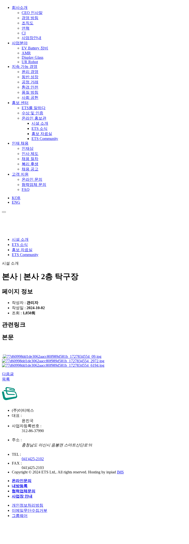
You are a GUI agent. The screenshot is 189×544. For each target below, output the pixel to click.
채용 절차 (30, 159)
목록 (6, 379)
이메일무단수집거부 (29, 510)
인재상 (27, 148)
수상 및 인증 (32, 113)
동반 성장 (30, 77)
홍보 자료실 (42, 134)
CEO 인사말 (32, 13)
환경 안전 (30, 87)
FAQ (26, 189)
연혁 (26, 28)
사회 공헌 (30, 97)
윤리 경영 (30, 72)
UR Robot (30, 62)
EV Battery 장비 (35, 48)
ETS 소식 (39, 128)
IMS (120, 472)
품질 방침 (30, 92)
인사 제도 (30, 153)
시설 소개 (40, 123)
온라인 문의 (32, 179)
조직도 (27, 23)
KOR (16, 198)
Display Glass (32, 57)
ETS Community (45, 138)
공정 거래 (30, 82)
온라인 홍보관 (34, 118)
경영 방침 (30, 18)
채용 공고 (30, 169)
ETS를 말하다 (34, 108)
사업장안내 (31, 38)
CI (24, 33)
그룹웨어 (20, 516)
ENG (16, 202)
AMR (26, 53)
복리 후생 (30, 164)
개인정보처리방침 (27, 505)
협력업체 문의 (34, 184)
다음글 (8, 374)
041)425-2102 (33, 459)
